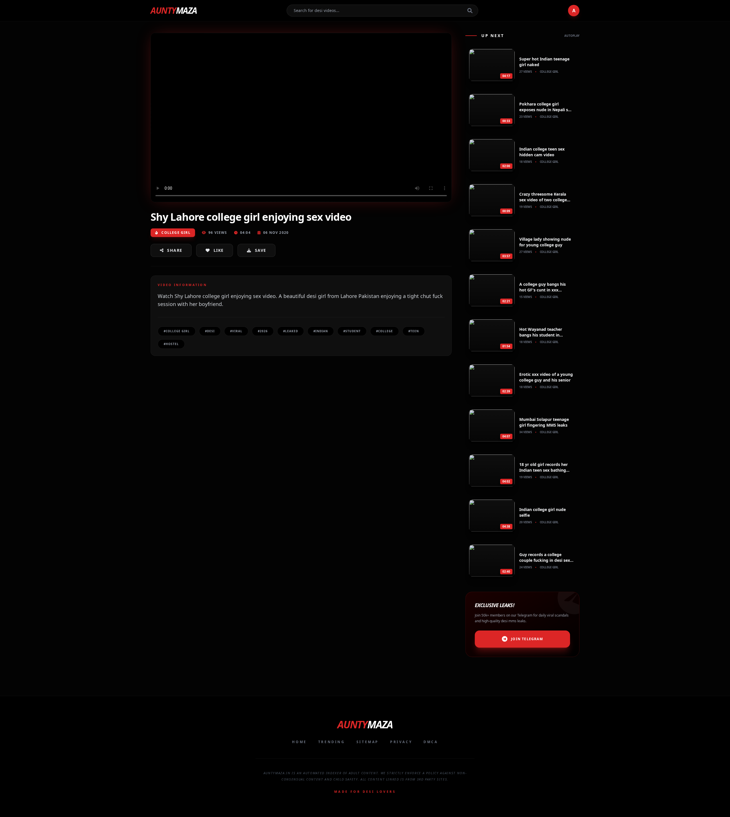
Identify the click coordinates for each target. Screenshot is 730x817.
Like (219, 250)
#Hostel (171, 344)
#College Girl (177, 331)
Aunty (174, 10)
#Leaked (290, 331)
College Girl (175, 232)
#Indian (320, 331)
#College (384, 331)
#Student (352, 331)
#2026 (263, 331)
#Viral (236, 331)
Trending (331, 741)
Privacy (401, 741)
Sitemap (367, 741)
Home (299, 741)
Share (174, 250)
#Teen (413, 331)
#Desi (210, 331)
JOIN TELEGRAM (527, 638)
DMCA (430, 741)
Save (260, 250)
